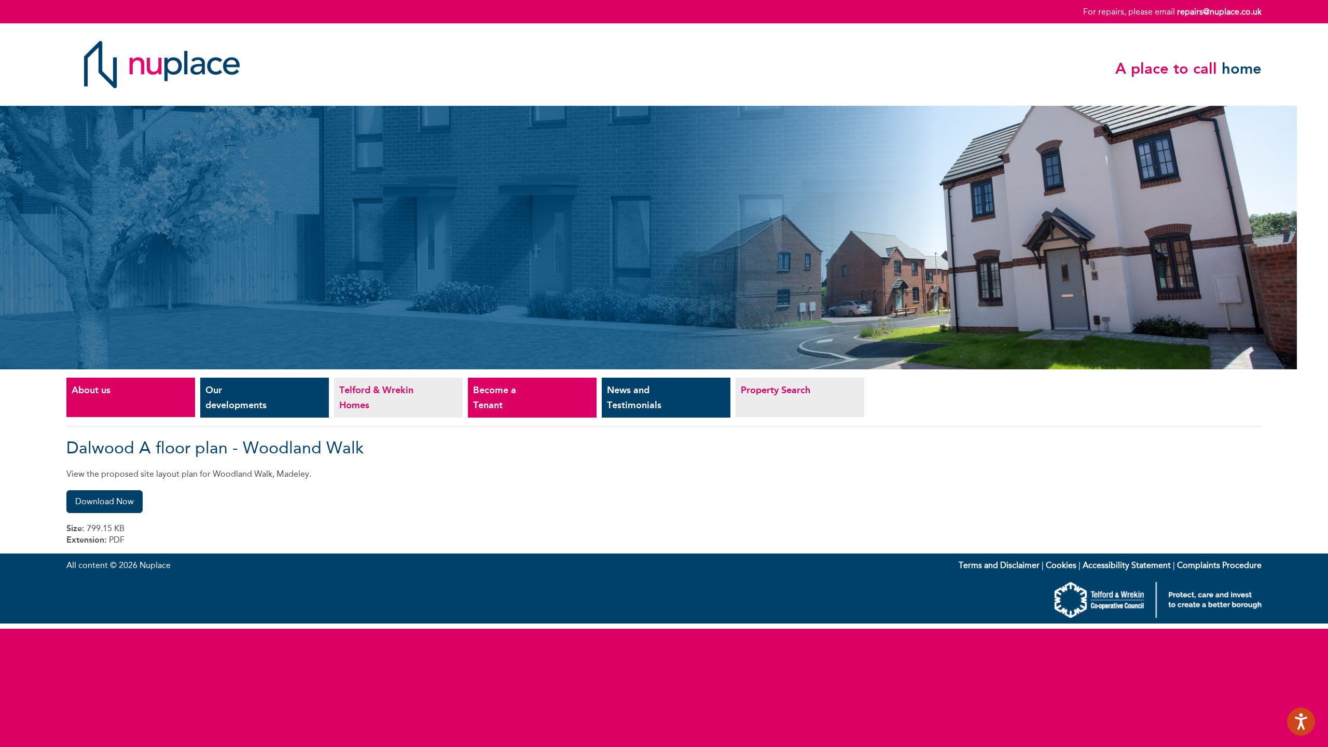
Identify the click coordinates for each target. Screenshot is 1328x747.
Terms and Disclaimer (999, 565)
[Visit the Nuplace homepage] (161, 96)
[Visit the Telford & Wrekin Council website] (1158, 615)
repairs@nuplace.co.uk (1219, 12)
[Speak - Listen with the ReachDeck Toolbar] (1301, 722)
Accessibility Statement (1127, 565)
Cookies (1061, 565)
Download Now (104, 501)
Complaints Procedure (1219, 565)
